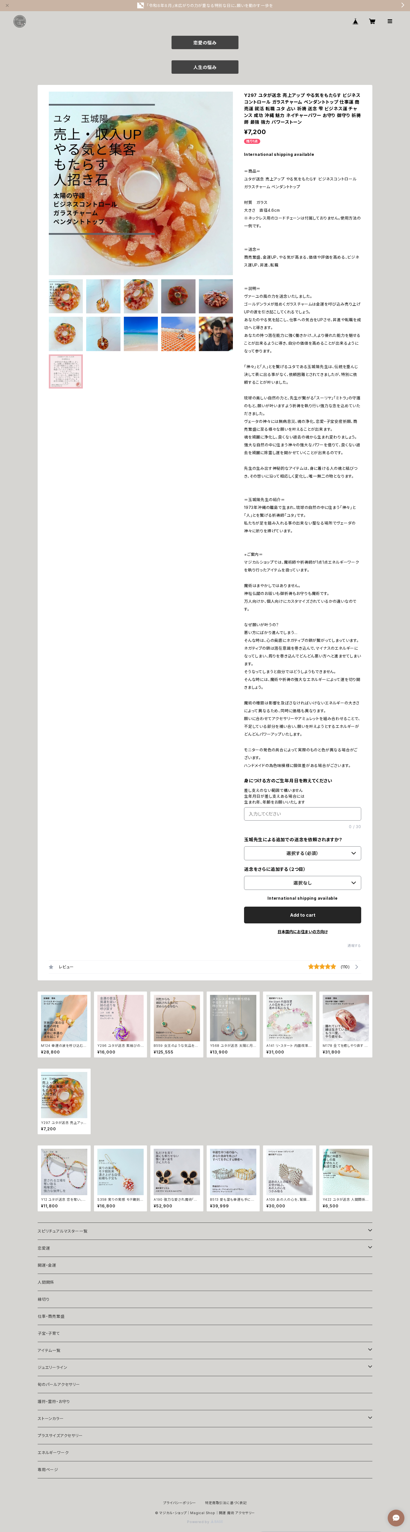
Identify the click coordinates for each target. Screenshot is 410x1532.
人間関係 (46, 1282)
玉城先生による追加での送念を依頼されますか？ (293, 839)
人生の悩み (205, 67)
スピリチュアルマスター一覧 (62, 1231)
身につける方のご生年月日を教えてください (288, 780)
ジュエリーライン (52, 1367)
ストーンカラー (51, 1418)
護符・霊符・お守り (54, 1401)
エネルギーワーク (53, 1452)
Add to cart (302, 915)
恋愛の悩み (205, 43)
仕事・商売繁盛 (51, 1316)
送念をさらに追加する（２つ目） (275, 869)
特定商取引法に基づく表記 (226, 1503)
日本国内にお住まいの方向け (303, 931)
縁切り (43, 1299)
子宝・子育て (49, 1333)
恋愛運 (44, 1248)
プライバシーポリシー (179, 1503)
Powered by (199, 1522)
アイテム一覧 (49, 1350)
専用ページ (48, 1469)
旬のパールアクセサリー (59, 1384)
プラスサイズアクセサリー (60, 1435)
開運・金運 (47, 1265)
